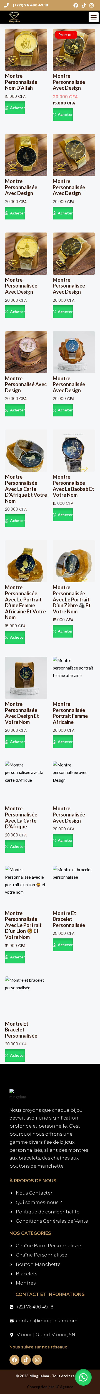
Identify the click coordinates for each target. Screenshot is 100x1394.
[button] (94, 17)
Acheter (17, 107)
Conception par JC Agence (50, 1387)
